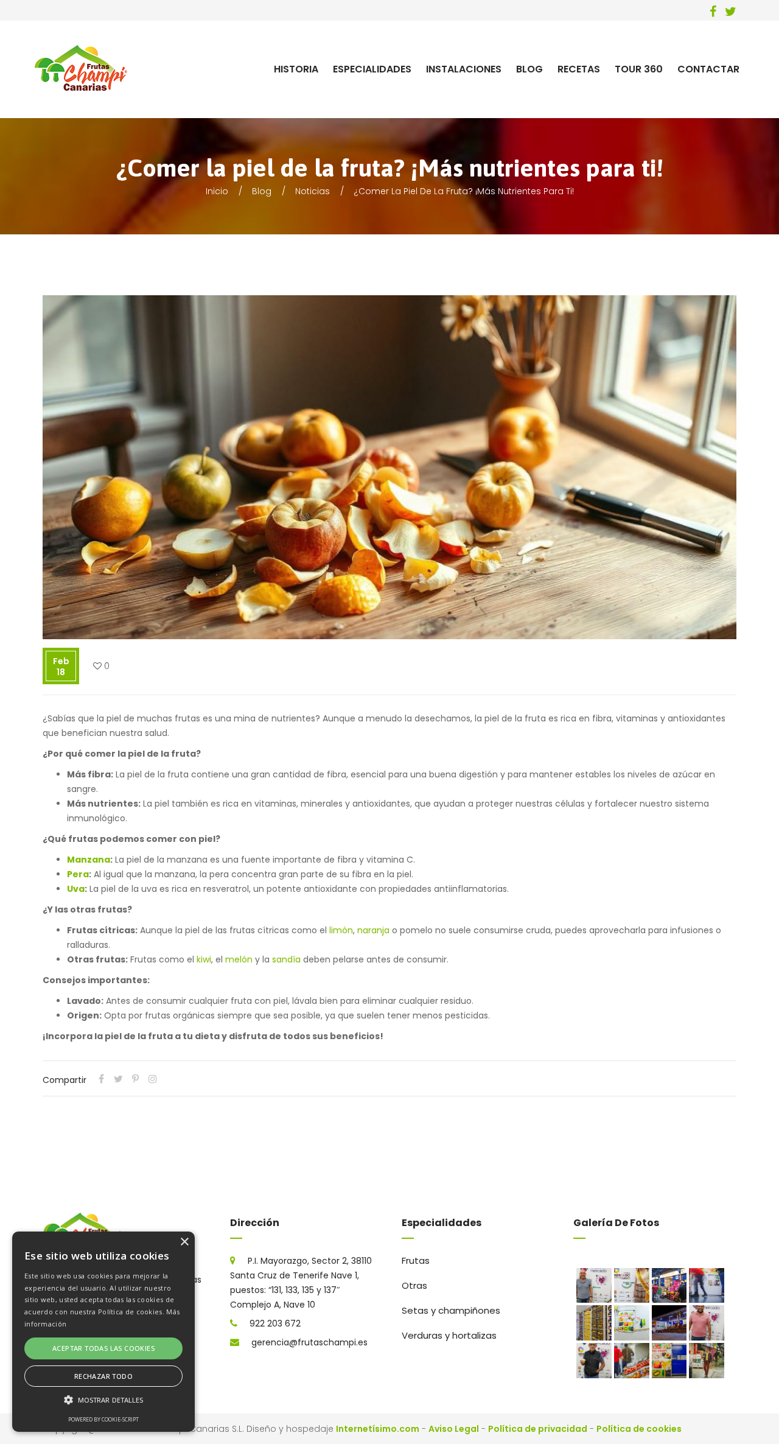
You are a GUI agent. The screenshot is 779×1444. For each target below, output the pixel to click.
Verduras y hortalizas (449, 1335)
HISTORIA (296, 69)
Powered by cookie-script (103, 1419)
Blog (261, 191)
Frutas (416, 1260)
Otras (414, 1285)
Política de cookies (639, 1429)
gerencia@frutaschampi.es (309, 1342)
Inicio (217, 191)
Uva (76, 889)
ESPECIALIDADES (372, 69)
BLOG (529, 69)
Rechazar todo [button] (103, 1376)
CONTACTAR (708, 69)
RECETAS (578, 69)
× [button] (184, 1242)
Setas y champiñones (451, 1310)
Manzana (88, 859)
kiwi (204, 959)
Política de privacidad (537, 1429)
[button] (103, 1400)
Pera (78, 874)
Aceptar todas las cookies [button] (103, 1348)
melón (239, 959)
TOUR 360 (639, 69)
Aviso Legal (453, 1429)
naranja (373, 930)
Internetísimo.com (377, 1429)
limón (341, 930)
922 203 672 (275, 1323)
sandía (286, 959)
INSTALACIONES (463, 69)
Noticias (312, 191)
